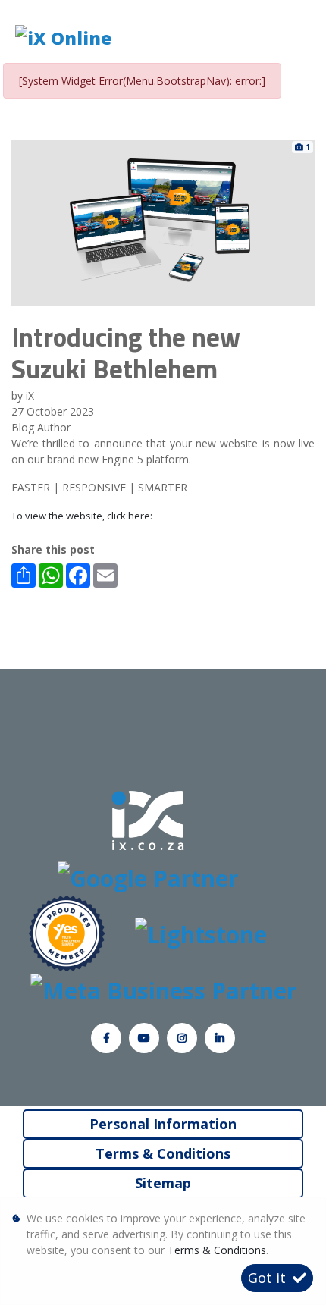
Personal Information (163, 1124)
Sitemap (163, 1183)
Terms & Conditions (163, 1153)
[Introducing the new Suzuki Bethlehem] (163, 221)
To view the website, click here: (81, 515)
